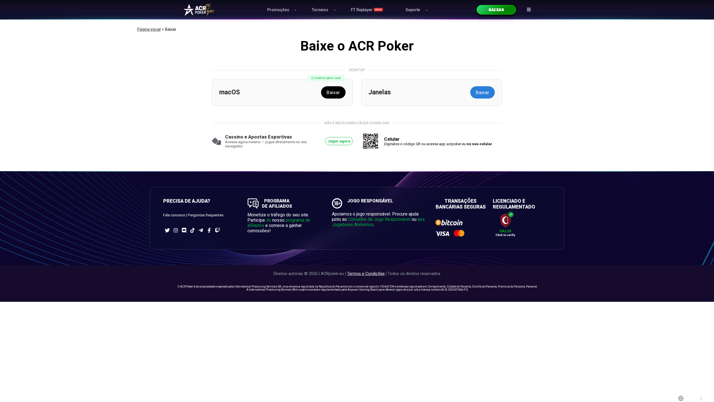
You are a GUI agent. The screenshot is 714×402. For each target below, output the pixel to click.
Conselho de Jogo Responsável (379, 219)
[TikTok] (192, 230)
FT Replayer (366, 10)
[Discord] (184, 230)
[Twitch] (217, 230)
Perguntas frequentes (205, 215)
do (268, 220)
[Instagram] (176, 230)
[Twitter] (167, 230)
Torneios (320, 10)
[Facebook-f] (209, 230)
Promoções (278, 10)
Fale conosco (174, 215)
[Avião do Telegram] (201, 230)
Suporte (413, 10)
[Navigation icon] (529, 9)
